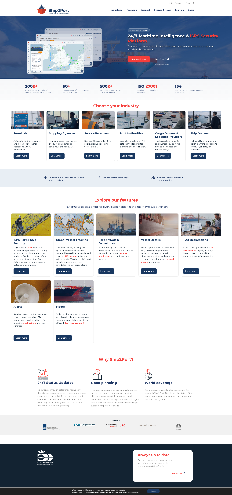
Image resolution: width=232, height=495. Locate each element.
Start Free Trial (162, 59)
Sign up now (177, 473)
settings (136, 492)
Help (170, 3)
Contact (178, 3)
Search (189, 3)
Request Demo (139, 59)
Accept (153, 491)
